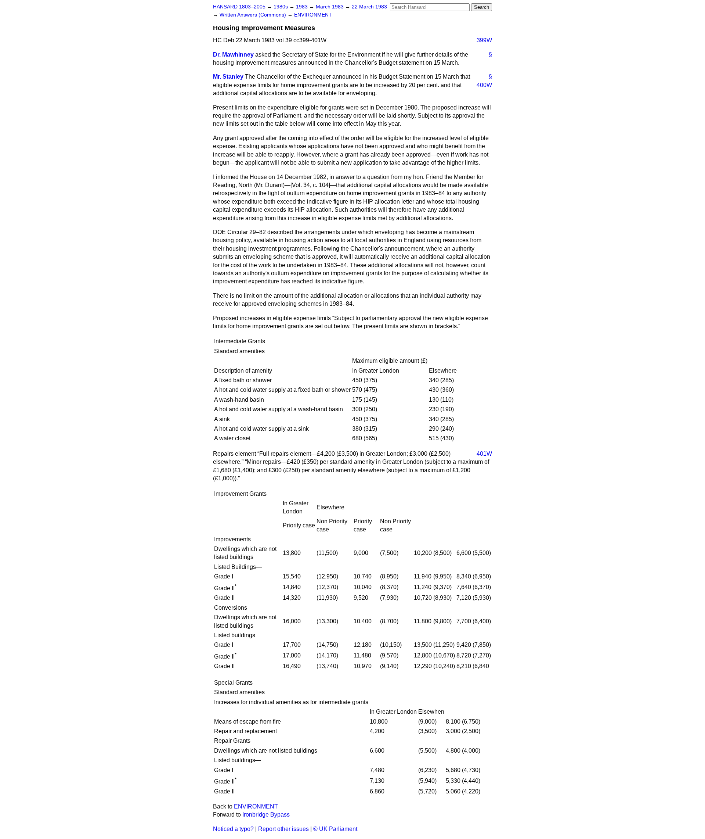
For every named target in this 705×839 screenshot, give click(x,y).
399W (484, 40)
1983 (302, 7)
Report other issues (283, 829)
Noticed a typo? (233, 829)
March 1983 (330, 7)
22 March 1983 (369, 7)
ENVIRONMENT (313, 15)
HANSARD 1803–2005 (239, 7)
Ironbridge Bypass (266, 814)
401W (484, 454)
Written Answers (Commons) (254, 15)
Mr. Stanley (228, 76)
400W (484, 85)
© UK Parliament (335, 829)
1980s (281, 7)
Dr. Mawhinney (233, 54)
